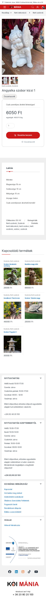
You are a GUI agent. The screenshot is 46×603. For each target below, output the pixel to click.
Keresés (32, 7)
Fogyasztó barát (10, 504)
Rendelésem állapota (12, 508)
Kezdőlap (5, 13)
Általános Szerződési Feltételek (16, 501)
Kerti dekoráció (20, 13)
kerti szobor (24, 226)
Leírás (9, 168)
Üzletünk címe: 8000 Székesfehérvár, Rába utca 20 (24, 2)
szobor (17, 229)
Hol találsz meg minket (13, 493)
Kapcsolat (8, 489)
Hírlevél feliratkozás (12, 525)
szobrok (23, 229)
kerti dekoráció (12, 226)
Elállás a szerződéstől (12, 512)
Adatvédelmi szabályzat (13, 497)
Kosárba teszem (25, 135)
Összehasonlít (9, 96)
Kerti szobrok (38, 13)
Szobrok (15, 86)
